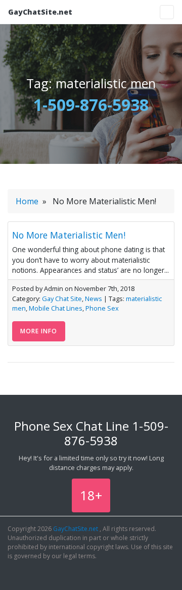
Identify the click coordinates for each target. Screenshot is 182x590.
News (93, 298)
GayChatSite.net (40, 12)
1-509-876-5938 (91, 104)
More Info (38, 331)
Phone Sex (102, 308)
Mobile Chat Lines (55, 308)
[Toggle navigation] (167, 12)
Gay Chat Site (62, 298)
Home (27, 201)
